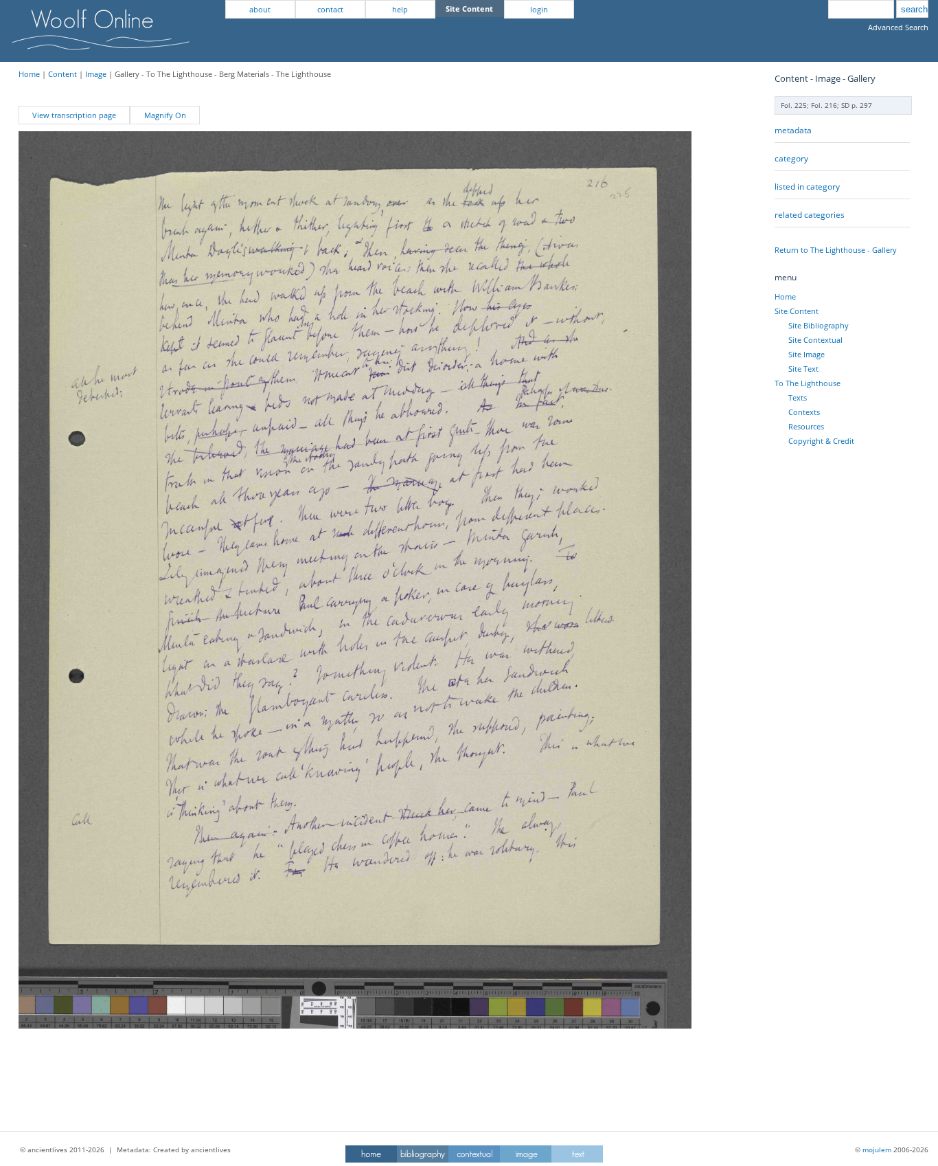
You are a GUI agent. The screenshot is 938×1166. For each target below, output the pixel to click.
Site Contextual (815, 340)
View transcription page (74, 115)
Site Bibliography (818, 325)
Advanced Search (898, 27)
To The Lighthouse (807, 383)
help (400, 9)
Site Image (806, 354)
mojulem (876, 1149)
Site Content (797, 311)
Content (62, 74)
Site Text (803, 368)
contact (330, 9)
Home (29, 74)
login (539, 9)
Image (95, 74)
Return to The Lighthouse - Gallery (836, 250)
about (260, 9)
